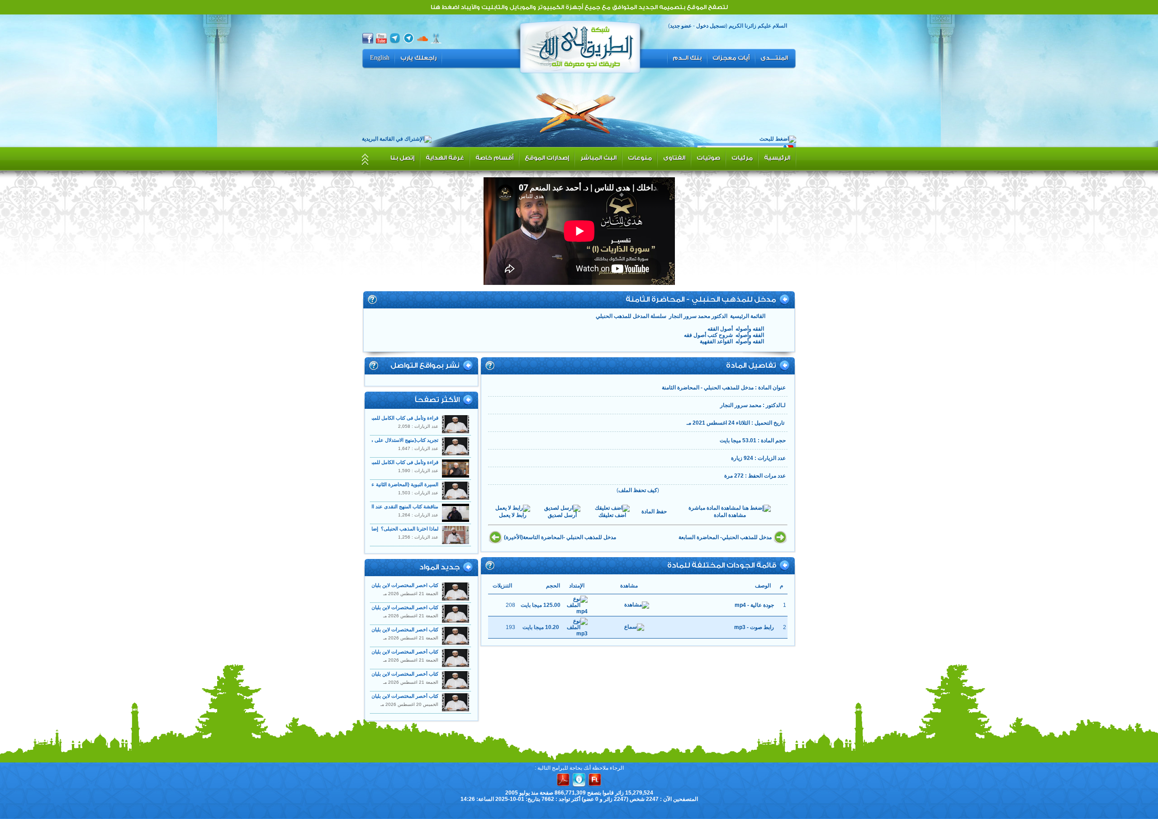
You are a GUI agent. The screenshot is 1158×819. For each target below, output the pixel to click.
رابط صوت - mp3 (754, 627)
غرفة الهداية (445, 157)
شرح (372, 299)
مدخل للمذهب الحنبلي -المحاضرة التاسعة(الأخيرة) (560, 537)
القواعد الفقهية (716, 341)
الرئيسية (777, 157)
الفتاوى (674, 157)
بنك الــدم (687, 58)
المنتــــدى (774, 58)
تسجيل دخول (711, 26)
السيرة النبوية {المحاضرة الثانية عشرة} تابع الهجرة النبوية (380, 484)
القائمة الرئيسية (747, 316)
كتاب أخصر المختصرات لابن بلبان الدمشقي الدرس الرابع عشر (374, 674)
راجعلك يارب (418, 58)
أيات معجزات (731, 58)
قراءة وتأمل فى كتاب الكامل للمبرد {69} (397, 418)
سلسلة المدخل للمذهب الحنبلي (631, 316)
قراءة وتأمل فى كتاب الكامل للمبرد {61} (397, 462)
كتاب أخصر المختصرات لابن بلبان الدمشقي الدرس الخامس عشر (371, 651)
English (379, 58)
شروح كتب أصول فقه (708, 335)
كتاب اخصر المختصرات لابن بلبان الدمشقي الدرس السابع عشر (373, 607)
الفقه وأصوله (750, 329)
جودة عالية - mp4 (754, 605)
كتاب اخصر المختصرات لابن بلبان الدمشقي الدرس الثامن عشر (373, 585)
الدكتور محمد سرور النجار (698, 316)
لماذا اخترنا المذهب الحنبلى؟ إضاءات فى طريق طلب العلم (377, 528)
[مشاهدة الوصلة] (636, 605)
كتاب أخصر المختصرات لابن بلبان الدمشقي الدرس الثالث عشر (374, 696)
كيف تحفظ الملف (637, 490)
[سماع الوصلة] (634, 627)
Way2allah (580, 45)
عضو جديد (681, 26)
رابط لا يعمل (513, 515)
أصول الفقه (720, 329)
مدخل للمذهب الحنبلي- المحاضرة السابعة (725, 537)
